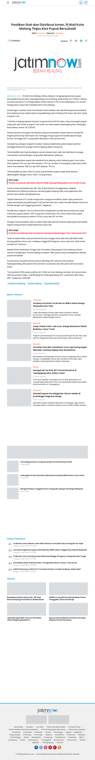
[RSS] (59, 747)
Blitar (81, 737)
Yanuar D (42, 33)
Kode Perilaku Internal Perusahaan (23, 729)
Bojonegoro (33, 740)
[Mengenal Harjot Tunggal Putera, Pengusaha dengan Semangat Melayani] (13, 493)
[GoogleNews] (55, 747)
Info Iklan (40, 727)
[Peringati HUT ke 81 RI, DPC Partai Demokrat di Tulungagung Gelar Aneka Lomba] (19, 375)
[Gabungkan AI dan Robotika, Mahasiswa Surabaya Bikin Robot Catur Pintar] (13, 480)
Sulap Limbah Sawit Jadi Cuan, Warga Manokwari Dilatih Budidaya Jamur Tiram (60, 327)
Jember (82, 740)
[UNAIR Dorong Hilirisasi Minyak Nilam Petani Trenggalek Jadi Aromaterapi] (68, 588)
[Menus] (8, 3)
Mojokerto (59, 735)
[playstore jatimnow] (36, 720)
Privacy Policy (74, 727)
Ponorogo (38, 735)
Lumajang (12, 740)
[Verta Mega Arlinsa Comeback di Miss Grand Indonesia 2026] (13, 466)
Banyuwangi (15, 735)
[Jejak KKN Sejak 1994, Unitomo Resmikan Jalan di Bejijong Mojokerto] (26, 609)
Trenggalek (46, 740)
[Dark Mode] (81, 3)
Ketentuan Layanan (77, 729)
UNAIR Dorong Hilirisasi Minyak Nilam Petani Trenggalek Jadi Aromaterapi (67, 598)
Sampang (48, 737)
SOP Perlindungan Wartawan (53, 729)
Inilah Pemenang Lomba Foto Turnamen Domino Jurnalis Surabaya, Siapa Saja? (47, 569)
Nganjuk (35, 742)
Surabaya (16, 732)
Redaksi (29, 727)
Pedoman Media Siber (56, 727)
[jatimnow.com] (18, 3)
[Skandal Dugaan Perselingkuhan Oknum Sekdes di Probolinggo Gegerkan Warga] (19, 397)
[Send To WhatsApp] (81, 40)
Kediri (26, 737)
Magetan (78, 732)
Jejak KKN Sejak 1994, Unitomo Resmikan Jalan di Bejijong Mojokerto (24, 619)
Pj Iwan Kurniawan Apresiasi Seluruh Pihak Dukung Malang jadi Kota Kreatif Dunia (47, 183)
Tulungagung (48, 742)
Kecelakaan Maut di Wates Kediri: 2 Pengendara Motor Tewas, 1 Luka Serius (45, 563)
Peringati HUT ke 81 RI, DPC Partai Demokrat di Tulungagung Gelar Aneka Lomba (54, 371)
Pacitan (60, 742)
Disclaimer (18, 727)
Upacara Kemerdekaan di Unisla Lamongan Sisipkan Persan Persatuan (67, 619)
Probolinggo (15, 737)
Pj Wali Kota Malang (16, 283)
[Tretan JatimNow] (47, 452)
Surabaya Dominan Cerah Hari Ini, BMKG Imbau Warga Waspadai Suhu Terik (59, 304)
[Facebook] (36, 747)
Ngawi (68, 732)
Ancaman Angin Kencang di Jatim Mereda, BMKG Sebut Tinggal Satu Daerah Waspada (50, 550)
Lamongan (58, 732)
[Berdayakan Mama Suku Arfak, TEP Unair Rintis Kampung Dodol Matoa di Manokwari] (26, 588)
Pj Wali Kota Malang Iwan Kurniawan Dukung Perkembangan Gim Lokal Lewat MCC (48, 233)
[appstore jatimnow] (58, 720)
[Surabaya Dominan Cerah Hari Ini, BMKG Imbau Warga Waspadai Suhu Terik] (19, 308)
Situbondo (71, 740)
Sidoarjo (38, 732)
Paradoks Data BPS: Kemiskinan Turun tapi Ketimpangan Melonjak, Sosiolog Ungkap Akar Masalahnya (60, 348)
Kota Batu (27, 732)
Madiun (49, 735)
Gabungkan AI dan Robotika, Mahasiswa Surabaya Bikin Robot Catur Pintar (52, 475)
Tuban (22, 740)
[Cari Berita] (86, 3)
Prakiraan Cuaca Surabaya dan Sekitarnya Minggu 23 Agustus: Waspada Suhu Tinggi (49, 556)
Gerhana (59, 33)
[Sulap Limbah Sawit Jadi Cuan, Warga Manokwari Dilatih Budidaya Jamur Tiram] (19, 330)
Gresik (48, 732)
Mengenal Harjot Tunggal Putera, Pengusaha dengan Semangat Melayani (51, 489)
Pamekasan (60, 737)
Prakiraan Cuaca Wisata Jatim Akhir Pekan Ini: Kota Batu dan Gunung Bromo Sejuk (48, 543)
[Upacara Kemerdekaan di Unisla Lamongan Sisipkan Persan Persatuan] (68, 609)
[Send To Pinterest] (86, 40)
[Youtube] (50, 747)
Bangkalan (36, 737)
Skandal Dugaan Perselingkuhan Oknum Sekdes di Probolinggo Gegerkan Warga (56, 395)
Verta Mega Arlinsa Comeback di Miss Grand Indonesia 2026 (46, 462)
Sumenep (72, 737)
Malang (81, 735)
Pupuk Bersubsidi (52, 283)
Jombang (27, 735)
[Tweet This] (76, 40)
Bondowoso (59, 740)
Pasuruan (71, 735)
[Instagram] (45, 747)
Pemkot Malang (35, 283)
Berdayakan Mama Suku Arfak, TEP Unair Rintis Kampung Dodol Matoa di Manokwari (25, 598)
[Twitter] (41, 747)
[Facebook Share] (71, 40)
